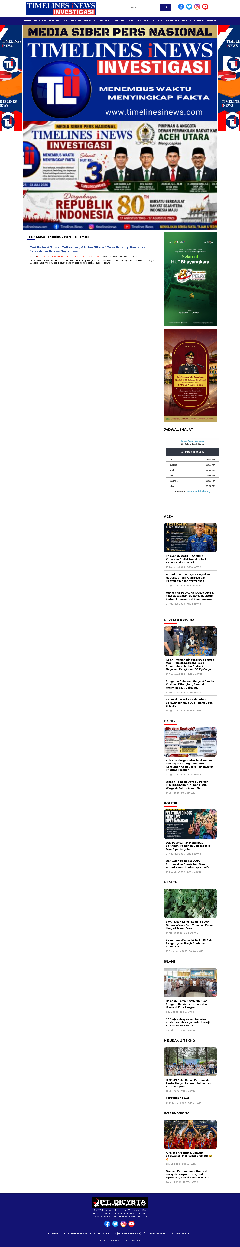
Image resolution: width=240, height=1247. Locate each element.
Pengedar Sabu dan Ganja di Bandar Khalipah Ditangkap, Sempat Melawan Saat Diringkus (190, 684)
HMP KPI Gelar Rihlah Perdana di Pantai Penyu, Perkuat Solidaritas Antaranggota (188, 1083)
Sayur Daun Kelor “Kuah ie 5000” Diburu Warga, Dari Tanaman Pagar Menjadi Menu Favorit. (189, 925)
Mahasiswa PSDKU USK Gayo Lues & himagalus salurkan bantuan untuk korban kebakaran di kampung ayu (190, 596)
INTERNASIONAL (58, 20)
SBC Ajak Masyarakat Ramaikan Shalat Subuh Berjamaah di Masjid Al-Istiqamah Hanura (188, 1022)
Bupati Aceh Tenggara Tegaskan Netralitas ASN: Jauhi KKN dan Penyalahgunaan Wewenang (188, 577)
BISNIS (87, 20)
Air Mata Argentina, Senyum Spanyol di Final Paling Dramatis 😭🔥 (189, 1156)
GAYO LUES (72, 256)
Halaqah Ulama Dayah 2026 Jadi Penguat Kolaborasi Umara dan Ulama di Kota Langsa (187, 1004)
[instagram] (198, 9)
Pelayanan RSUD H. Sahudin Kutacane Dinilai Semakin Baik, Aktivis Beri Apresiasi (186, 559)
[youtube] (206, 9)
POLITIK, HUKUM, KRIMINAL (110, 20)
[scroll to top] (230, 1241)
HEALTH (187, 20)
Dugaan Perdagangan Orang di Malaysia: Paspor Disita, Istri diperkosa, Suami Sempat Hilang (188, 1174)
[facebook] (181, 9)
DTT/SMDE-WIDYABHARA (50, 256)
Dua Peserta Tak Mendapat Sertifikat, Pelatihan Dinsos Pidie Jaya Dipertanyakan (188, 846)
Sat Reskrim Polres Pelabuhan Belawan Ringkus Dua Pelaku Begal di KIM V (189, 702)
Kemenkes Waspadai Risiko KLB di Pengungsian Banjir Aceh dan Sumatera (189, 943)
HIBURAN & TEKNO (139, 20)
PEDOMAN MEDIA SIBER (77, 1233)
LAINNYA (199, 20)
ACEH (33, 256)
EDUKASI (158, 20)
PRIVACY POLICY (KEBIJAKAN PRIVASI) (119, 1233)
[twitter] (189, 9)
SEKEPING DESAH (177, 1098)
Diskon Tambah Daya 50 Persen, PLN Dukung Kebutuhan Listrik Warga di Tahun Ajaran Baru (187, 785)
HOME (27, 20)
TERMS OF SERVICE (158, 1233)
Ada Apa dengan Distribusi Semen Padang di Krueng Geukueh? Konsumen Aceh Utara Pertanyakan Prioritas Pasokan (190, 765)
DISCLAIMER (182, 1233)
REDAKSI (212, 20)
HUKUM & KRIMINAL (90, 256)
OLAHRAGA (172, 20)
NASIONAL (40, 20)
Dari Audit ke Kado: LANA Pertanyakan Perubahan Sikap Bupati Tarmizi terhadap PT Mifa (187, 864)
